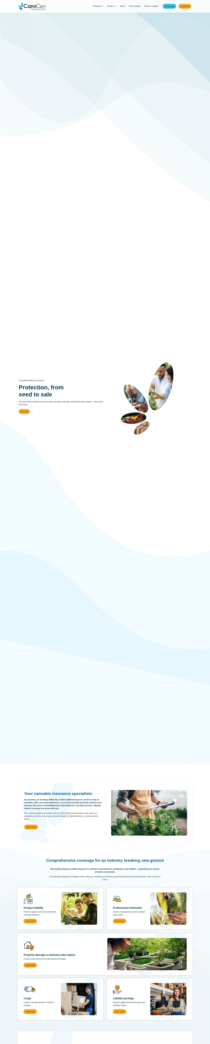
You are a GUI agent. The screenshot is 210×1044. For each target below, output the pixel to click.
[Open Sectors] (115, 6)
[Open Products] (102, 6)
